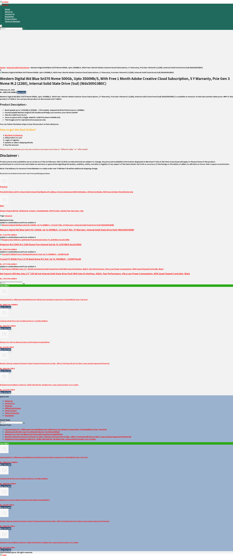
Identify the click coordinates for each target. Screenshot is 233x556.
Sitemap (8, 406)
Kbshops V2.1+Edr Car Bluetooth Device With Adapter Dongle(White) (25, 342)
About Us (9, 11)
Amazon (8, 215)
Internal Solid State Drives (18, 67)
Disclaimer (9, 16)
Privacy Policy (11, 19)
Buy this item (5, 307)
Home (7, 9)
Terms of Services (12, 21)
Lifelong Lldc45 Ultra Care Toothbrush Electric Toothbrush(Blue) (24, 321)
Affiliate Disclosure (13, 408)
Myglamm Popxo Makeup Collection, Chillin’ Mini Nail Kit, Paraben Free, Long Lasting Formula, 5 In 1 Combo (39, 385)
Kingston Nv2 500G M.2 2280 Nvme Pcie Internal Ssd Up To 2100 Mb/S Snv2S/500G (40, 244)
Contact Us (9, 14)
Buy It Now (21, 92)
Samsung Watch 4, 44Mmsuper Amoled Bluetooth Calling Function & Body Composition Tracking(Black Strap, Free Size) (44, 300)
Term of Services (12, 413)
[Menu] (1, 26)
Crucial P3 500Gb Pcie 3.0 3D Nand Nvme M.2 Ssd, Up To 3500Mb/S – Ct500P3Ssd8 (40, 259)
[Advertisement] (116, 48)
